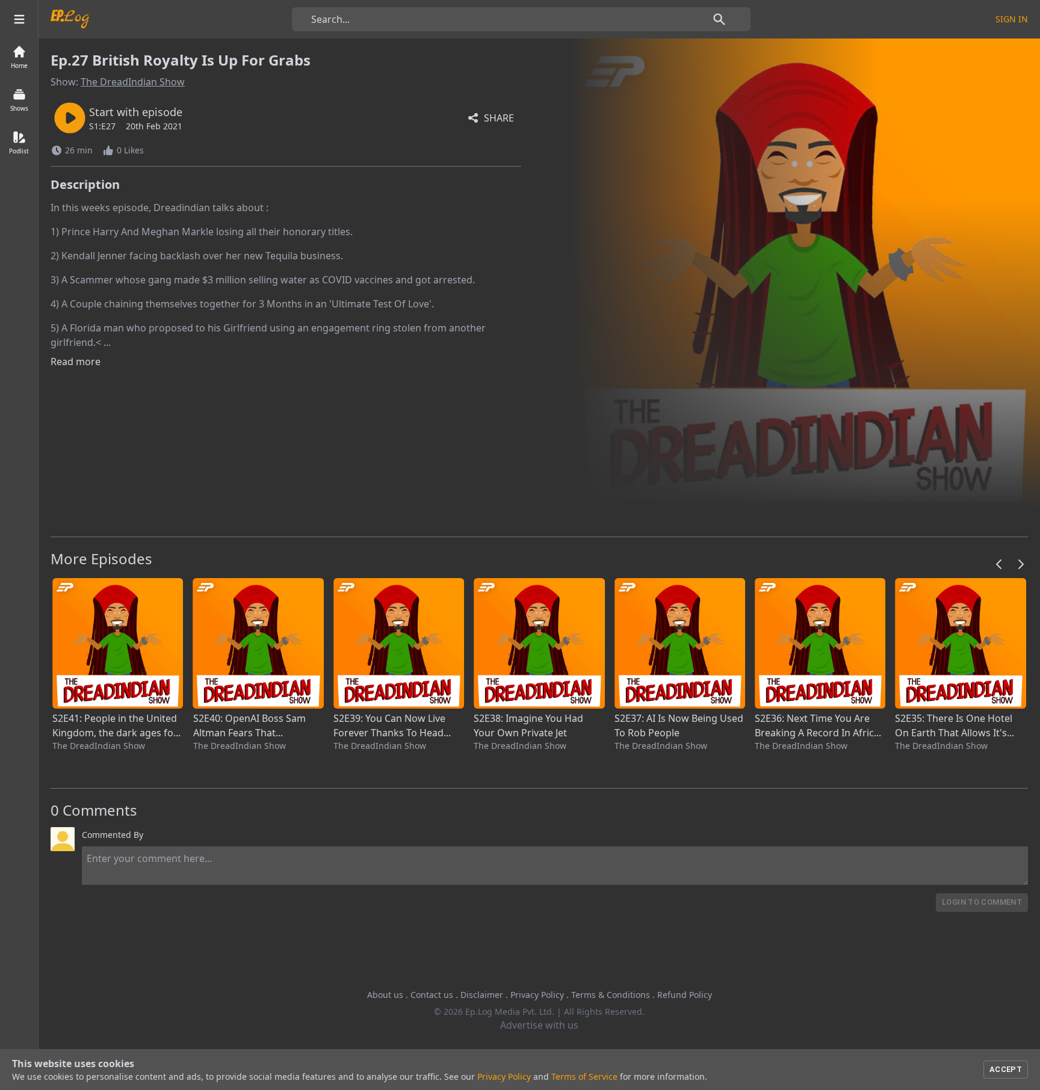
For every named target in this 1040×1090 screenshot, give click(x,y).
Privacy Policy (537, 994)
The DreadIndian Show (133, 81)
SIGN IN (1011, 19)
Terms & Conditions (610, 994)
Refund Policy (684, 994)
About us (385, 994)
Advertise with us (539, 1025)
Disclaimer (481, 994)
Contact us (431, 994)
